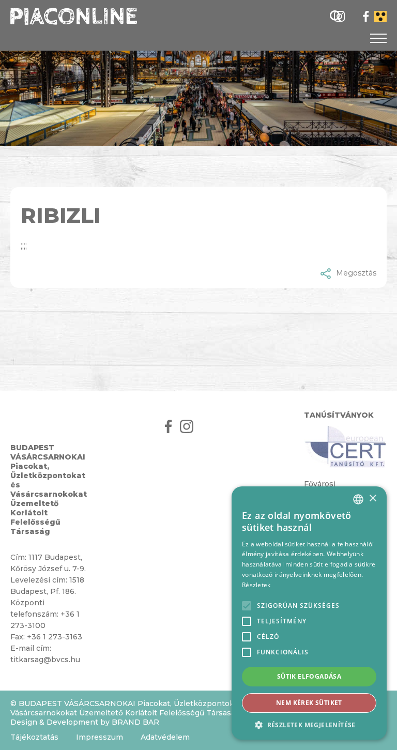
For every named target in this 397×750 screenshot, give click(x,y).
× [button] (372, 498)
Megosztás (356, 273)
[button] (309, 724)
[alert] (309, 613)
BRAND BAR (135, 722)
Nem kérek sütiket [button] (309, 702)
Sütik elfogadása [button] (309, 676)
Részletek (256, 584)
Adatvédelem (165, 737)
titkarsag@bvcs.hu (45, 659)
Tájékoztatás (34, 737)
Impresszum (99, 737)
